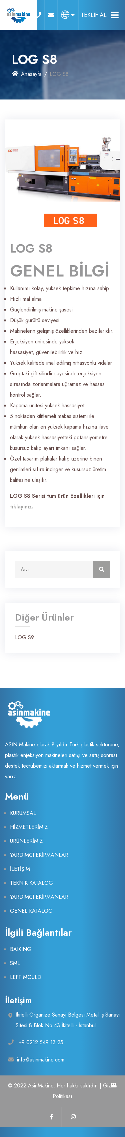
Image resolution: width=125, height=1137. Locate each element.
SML (15, 963)
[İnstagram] (73, 1117)
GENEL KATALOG (31, 911)
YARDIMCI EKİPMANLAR (39, 855)
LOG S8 (31, 248)
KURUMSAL (23, 813)
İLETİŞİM (20, 869)
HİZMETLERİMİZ (29, 827)
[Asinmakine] (18, 15)
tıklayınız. (21, 506)
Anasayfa (31, 74)
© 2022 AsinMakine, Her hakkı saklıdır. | (55, 1085)
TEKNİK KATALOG (31, 883)
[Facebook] (52, 1117)
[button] (68, 15)
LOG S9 (24, 637)
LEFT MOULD (25, 977)
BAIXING (20, 949)
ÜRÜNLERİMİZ (26, 841)
